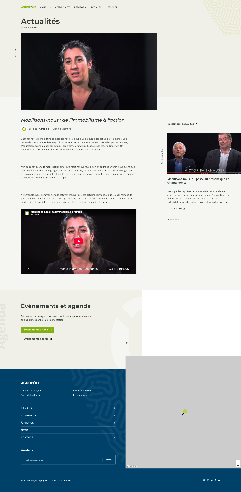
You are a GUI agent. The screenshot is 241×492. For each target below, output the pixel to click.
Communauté (62, 7)
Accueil (24, 27)
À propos (79, 7)
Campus (44, 7)
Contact (27, 437)
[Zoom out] (238, 465)
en (109, 7)
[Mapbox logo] (131, 466)
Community (29, 415)
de (116, 7)
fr (113, 7)
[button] (168, 219)
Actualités (97, 7)
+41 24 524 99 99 (82, 390)
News (25, 430)
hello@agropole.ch (83, 394)
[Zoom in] (238, 462)
